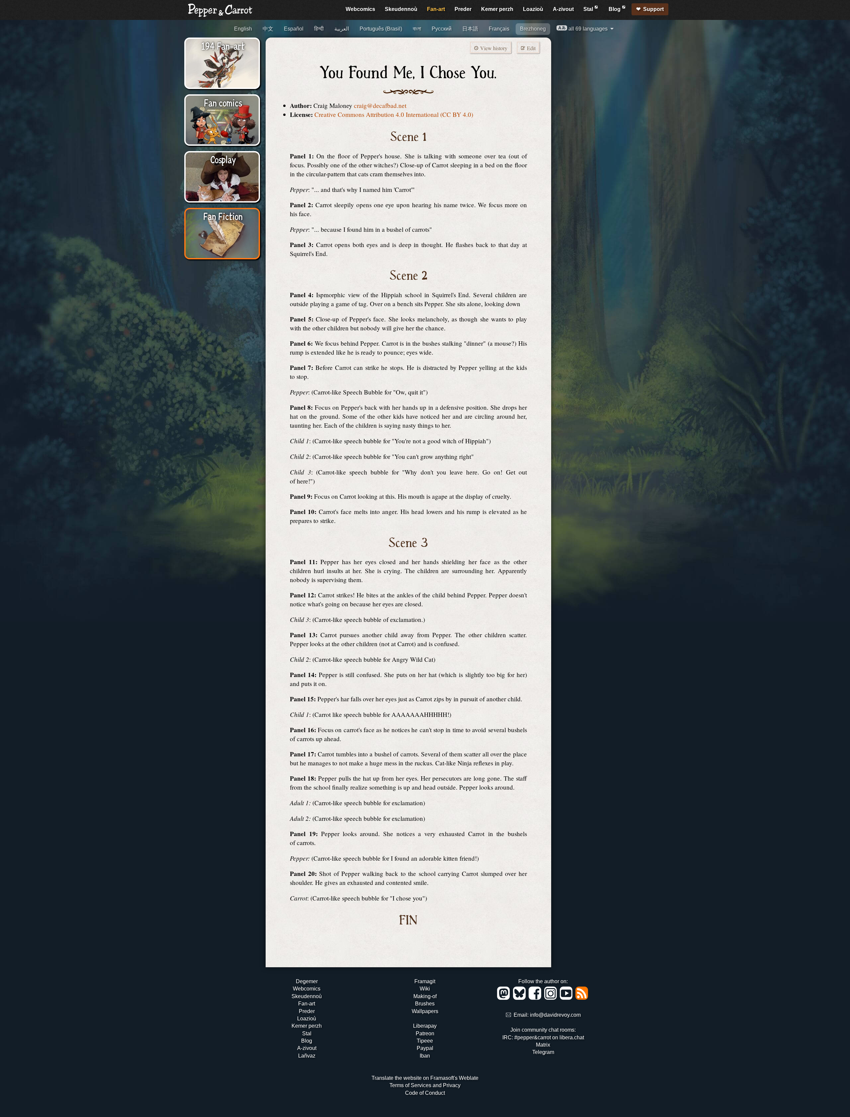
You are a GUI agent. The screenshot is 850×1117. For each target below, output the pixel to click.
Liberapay (425, 1026)
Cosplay (223, 159)
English (243, 29)
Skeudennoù (401, 9)
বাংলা (417, 29)
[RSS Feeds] (582, 998)
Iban (425, 1056)
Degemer (307, 981)
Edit (531, 47)
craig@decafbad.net (380, 105)
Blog (615, 9)
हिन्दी (319, 29)
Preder (463, 9)
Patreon (425, 1033)
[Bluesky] (520, 998)
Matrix (543, 1045)
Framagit (424, 981)
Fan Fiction (223, 215)
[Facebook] (536, 998)
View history (493, 47)
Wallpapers (425, 1011)
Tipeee (425, 1041)
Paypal (425, 1048)
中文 (268, 29)
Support (653, 9)
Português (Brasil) (381, 29)
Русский (442, 29)
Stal (588, 9)
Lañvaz (306, 1056)
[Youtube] (567, 998)
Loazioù (533, 9)
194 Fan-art (223, 45)
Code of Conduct (425, 1093)
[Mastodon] (504, 998)
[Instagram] (551, 998)
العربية (341, 29)
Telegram (543, 1052)
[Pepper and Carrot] (220, 15)
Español (293, 29)
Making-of (425, 996)
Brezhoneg (533, 29)
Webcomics (360, 9)
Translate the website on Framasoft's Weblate (425, 1078)
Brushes (425, 1003)
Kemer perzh (497, 9)
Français (499, 29)
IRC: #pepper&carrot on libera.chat (543, 1037)
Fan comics (223, 102)
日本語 (470, 29)
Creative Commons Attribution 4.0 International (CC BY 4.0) (393, 114)
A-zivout (563, 9)
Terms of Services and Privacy (425, 1085)
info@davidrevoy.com (555, 1015)
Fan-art (436, 9)
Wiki (425, 988)
